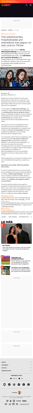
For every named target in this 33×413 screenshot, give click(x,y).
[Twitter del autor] (8, 93)
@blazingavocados (7, 196)
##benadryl (5, 201)
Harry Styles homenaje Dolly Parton (10, 2)
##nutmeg (4, 210)
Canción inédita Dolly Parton (8, 1)
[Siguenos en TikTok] (9, 385)
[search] (26, 5)
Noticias (10, 30)
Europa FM (4, 30)
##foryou (11, 210)
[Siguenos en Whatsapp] (28, 385)
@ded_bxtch (5, 208)
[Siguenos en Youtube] (4, 385)
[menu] (30, 5)
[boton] (23, 362)
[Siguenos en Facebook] (19, 385)
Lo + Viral (16, 30)
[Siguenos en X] (24, 385)
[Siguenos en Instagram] (14, 385)
